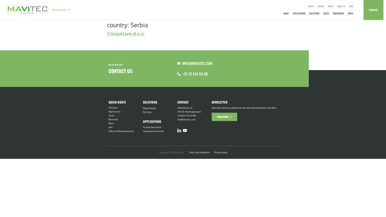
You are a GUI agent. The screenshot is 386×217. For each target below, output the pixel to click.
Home (286, 13)
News (350, 13)
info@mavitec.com (197, 63)
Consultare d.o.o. (126, 34)
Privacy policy (221, 152)
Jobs (351, 6)
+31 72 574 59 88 (195, 74)
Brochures (338, 13)
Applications (299, 13)
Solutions (314, 13)
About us (341, 6)
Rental (331, 6)
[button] (61, 10)
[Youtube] (185, 130)
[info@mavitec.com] (178, 63)
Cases (326, 13)
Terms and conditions (199, 152)
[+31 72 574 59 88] (179, 74)
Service (321, 6)
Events (311, 6)
